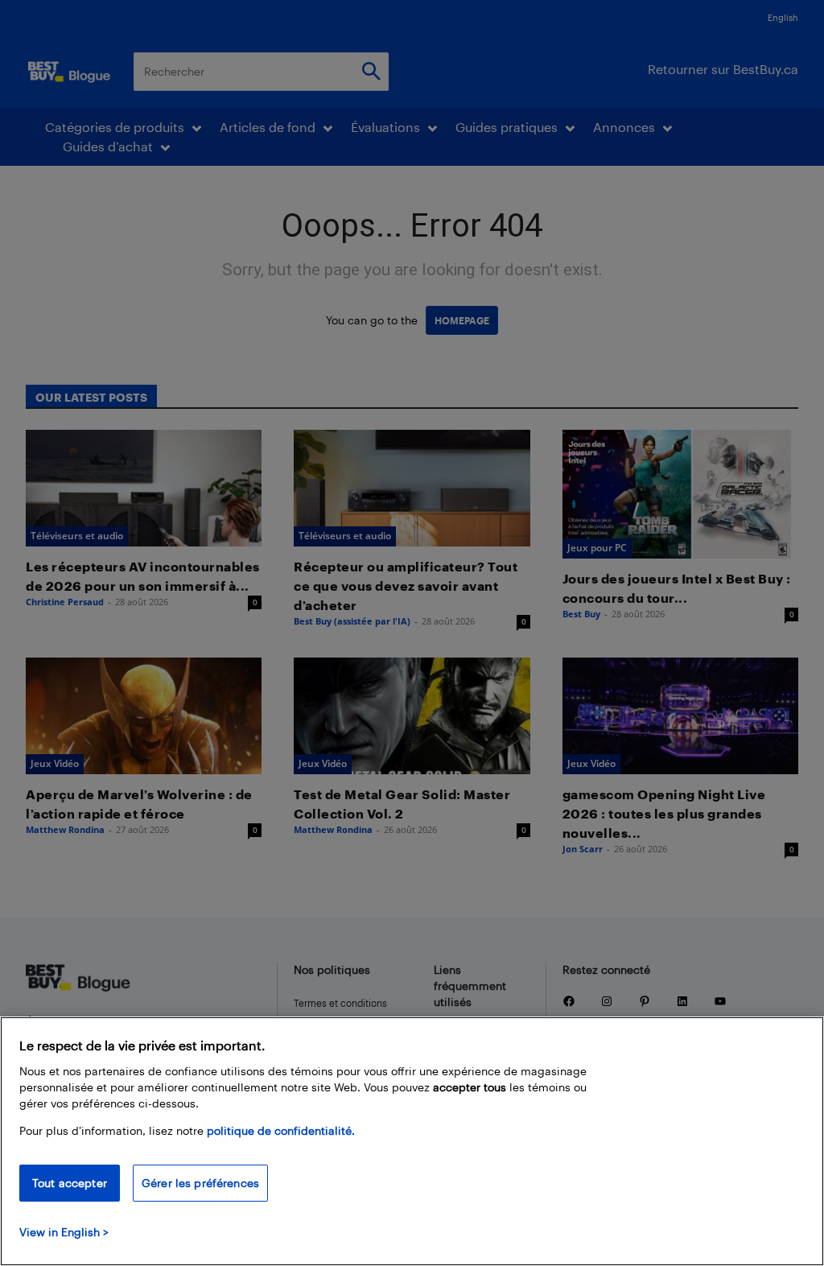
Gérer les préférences (200, 1183)
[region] (412, 1141)
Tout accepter (69, 1183)
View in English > (64, 1232)
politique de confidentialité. (281, 1130)
